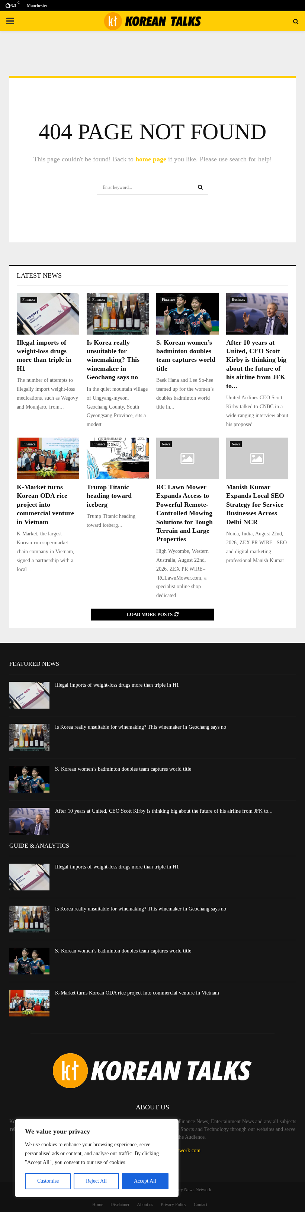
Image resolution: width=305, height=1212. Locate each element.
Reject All (96, 1181)
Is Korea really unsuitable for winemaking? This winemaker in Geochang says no (113, 360)
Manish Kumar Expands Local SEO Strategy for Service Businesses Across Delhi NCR (255, 504)
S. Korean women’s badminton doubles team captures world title (123, 769)
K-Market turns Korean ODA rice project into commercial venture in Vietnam (45, 504)
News (166, 444)
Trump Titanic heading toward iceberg (109, 495)
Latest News (39, 275)
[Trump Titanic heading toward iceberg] (118, 458)
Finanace (28, 299)
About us (145, 1204)
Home (97, 1204)
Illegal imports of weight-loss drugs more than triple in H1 (117, 685)
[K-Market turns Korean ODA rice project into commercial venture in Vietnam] (48, 458)
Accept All (145, 1181)
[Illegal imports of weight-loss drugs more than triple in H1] (48, 314)
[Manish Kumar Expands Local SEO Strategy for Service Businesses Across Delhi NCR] (257, 458)
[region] (97, 1158)
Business (238, 299)
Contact (200, 1204)
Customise (48, 1181)
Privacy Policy (173, 1204)
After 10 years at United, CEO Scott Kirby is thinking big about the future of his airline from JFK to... (164, 811)
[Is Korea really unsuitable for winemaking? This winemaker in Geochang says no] (118, 314)
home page (150, 159)
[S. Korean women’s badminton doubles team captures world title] (187, 314)
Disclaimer (119, 1204)
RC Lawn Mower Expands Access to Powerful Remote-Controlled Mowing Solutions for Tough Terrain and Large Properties (184, 513)
